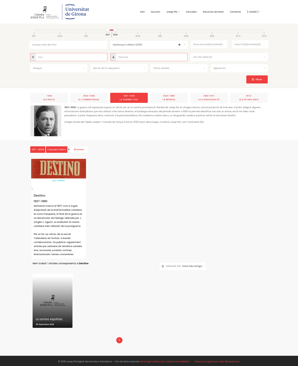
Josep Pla (172, 11)
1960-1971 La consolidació (208, 97)
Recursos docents (213, 11)
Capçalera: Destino (56, 149)
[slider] (108, 30)
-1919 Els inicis (49, 97)
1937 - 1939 (37, 149)
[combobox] (149, 45)
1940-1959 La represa (169, 97)
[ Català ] (252, 11)
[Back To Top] (289, 357)
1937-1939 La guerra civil (129, 97)
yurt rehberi (58, 180)
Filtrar (258, 79)
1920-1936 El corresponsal (89, 97)
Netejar (80, 149)
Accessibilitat (182, 361)
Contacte (235, 11)
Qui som (155, 11)
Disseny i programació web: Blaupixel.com (217, 361)
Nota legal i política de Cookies (157, 361)
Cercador (191, 11)
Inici (142, 11)
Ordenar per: (173, 266)
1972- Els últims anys (248, 97)
